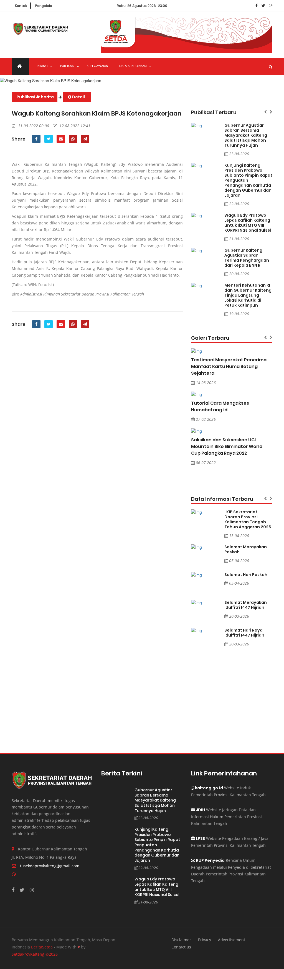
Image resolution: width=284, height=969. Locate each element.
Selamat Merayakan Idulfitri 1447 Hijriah (245, 605)
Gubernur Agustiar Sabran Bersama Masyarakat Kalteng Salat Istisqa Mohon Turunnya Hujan (245, 135)
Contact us (181, 947)
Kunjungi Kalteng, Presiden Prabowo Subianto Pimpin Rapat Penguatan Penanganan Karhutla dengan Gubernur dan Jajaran (248, 180)
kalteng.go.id (208, 788)
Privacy (204, 939)
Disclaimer (181, 939)
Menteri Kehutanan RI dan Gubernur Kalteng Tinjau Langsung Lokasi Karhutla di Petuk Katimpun (248, 295)
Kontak (21, 5)
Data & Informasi (133, 66)
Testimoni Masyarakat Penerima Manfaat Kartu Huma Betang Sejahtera (229, 366)
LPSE (200, 838)
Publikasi (67, 66)
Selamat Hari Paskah (245, 574)
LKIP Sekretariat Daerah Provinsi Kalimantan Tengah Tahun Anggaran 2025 (247, 519)
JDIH (200, 810)
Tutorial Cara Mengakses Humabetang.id (220, 406)
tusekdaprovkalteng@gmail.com (49, 865)
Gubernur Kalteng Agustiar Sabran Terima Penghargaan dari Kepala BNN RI (246, 258)
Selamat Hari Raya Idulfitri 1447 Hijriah (244, 633)
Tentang (41, 66)
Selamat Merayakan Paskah (245, 549)
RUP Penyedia (210, 860)
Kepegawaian (97, 66)
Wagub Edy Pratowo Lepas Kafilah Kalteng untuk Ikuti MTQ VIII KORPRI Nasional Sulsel (247, 223)
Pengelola (43, 5)
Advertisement (231, 939)
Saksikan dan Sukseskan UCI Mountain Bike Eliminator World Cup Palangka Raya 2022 (226, 446)
